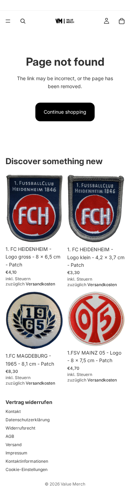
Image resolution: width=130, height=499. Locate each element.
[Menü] (8, 21)
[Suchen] (23, 21)
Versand (13, 444)
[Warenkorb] (121, 21)
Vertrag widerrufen (29, 402)
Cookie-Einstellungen (26, 469)
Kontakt (13, 411)
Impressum (16, 452)
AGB (10, 436)
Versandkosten (40, 283)
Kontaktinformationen (27, 461)
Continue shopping (65, 112)
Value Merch (73, 484)
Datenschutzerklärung (28, 419)
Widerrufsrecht (20, 428)
